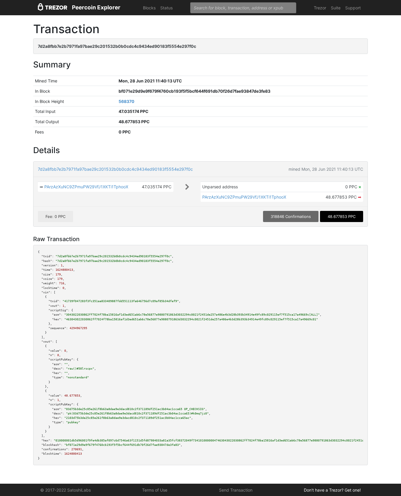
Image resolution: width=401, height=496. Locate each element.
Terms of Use (154, 489)
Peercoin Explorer (96, 7)
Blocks (149, 7)
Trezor (320, 7)
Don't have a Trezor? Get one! (332, 489)
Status (166, 7)
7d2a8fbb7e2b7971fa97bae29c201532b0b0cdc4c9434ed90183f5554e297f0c (115, 169)
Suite (336, 7)
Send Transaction (235, 489)
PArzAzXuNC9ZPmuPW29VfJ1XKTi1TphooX (86, 186)
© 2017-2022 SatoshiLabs (65, 489)
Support (353, 7)
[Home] (52, 8)
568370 (126, 101)
